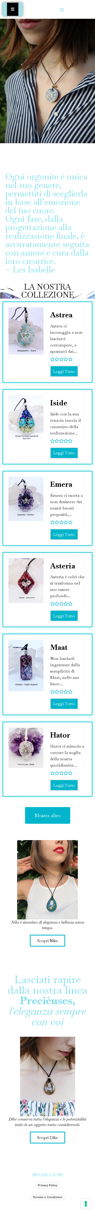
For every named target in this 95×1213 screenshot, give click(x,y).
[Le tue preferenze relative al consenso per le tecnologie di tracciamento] (86, 1204)
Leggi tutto (64, 371)
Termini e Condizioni (47, 1197)
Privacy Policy (47, 1185)
